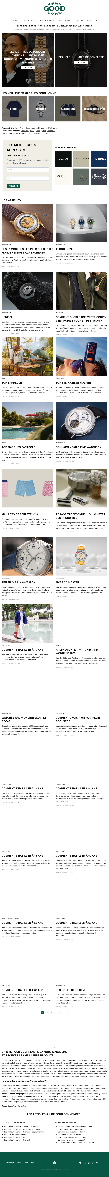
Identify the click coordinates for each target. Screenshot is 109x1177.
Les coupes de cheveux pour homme (72, 1137)
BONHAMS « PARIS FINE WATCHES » (78, 447)
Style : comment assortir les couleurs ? (72, 1129)
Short (44, 130)
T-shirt (38, 130)
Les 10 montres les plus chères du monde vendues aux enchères (27, 250)
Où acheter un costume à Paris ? (70, 1134)
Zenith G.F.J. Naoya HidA (18, 582)
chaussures (78, 29)
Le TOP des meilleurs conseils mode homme (75, 1126)
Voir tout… (51, 130)
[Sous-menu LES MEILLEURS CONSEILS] (54, 20)
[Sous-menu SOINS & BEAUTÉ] (74, 20)
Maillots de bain (42, 128)
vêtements (68, 1088)
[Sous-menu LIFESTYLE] (83, 20)
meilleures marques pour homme (35, 29)
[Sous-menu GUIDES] (91, 20)
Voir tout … (53, 128)
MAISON (4, 378)
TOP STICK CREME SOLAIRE (74, 382)
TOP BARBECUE (12, 382)
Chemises (15, 128)
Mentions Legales (62, 1169)
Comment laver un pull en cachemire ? (72, 1132)
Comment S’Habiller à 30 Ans (22, 649)
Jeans (22, 128)
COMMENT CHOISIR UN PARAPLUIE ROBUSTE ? (78, 719)
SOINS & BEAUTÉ (60, 378)
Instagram (59, 1091)
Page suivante (66, 1012)
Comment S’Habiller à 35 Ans (22, 788)
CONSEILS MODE (6, 645)
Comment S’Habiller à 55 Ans (22, 923)
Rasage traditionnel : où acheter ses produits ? (80, 516)
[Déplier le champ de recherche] (104, 8)
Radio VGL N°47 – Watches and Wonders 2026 (77, 651)
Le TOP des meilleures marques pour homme (21, 1126)
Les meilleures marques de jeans (16, 1137)
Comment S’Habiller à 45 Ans (22, 855)
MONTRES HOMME (6, 244)
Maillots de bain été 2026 (20, 514)
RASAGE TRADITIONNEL (62, 510)
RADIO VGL (59, 645)
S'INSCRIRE (13, 186)
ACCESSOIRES (6, 510)
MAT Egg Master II (68, 582)
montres (65, 29)
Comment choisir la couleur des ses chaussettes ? (77, 1142)
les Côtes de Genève (71, 990)
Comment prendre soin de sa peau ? (71, 1140)
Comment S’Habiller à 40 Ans (76, 788)
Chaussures (30, 128)
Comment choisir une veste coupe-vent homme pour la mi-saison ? (81, 318)
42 (60, 1012)
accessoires (77, 1088)
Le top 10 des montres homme (15, 1134)
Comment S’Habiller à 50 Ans (76, 855)
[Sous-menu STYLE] (61, 20)
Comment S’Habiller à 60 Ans (76, 923)
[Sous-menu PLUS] (97, 20)
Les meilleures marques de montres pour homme (22, 1129)
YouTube (50, 1091)
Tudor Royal (65, 249)
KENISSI (7, 317)
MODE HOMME (59, 313)
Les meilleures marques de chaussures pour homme (24, 1132)
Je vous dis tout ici (41, 133)
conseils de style (56, 29)
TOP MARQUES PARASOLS (18, 447)
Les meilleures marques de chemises (18, 1140)
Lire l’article (29, 68)
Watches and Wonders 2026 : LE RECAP (24, 719)
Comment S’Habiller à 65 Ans (22, 990)
